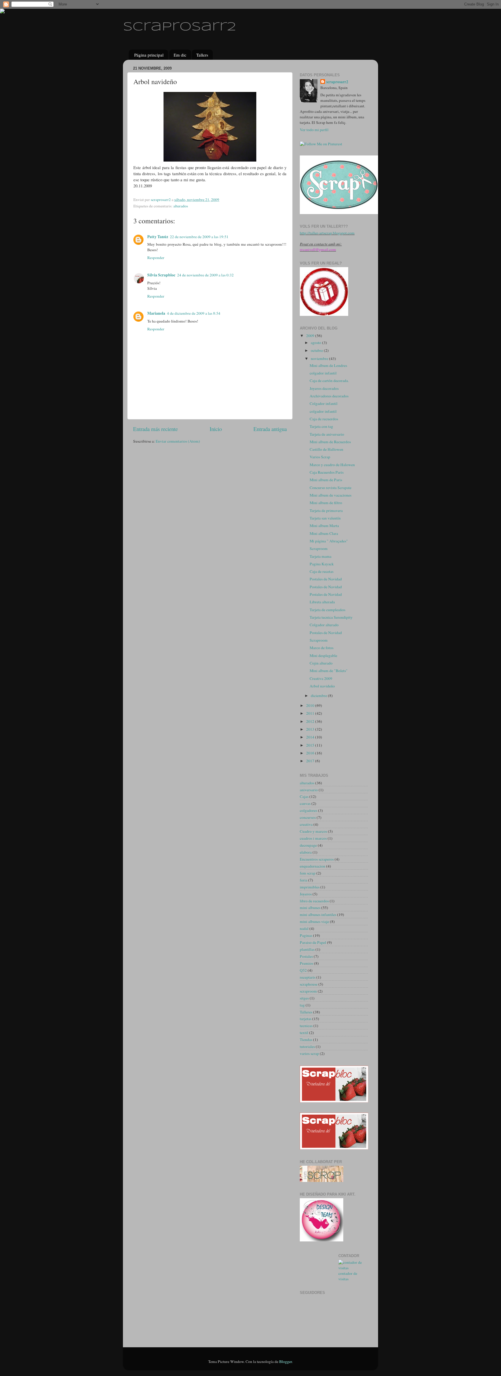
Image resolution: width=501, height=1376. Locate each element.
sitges (304, 998)
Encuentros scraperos (317, 859)
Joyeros (306, 894)
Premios (306, 963)
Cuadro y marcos (313, 831)
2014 (310, 737)
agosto (316, 342)
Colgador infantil (323, 403)
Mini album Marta (324, 525)
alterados (180, 206)
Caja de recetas (321, 571)
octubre (317, 350)
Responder (155, 257)
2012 (310, 721)
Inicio (216, 428)
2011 (310, 713)
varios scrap (309, 1053)
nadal (304, 928)
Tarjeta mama (320, 556)
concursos (308, 817)
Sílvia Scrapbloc (161, 275)
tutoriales (307, 1046)
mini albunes (310, 907)
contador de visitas (347, 1276)
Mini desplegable (323, 655)
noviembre (320, 358)
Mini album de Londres (328, 365)
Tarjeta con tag (321, 426)
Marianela (156, 313)
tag (302, 1005)
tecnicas (306, 1025)
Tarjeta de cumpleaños (327, 609)
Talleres (306, 1012)
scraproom (308, 991)
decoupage (308, 845)
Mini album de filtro (326, 502)
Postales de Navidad (326, 579)
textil (304, 1032)
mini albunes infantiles (318, 914)
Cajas (304, 796)
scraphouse (308, 984)
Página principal (149, 55)
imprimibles (310, 887)
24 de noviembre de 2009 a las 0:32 (205, 275)
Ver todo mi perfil (314, 129)
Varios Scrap (320, 456)
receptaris (307, 977)
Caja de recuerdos (324, 418)
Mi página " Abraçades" (329, 541)
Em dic (180, 55)
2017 (310, 760)
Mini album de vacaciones (330, 495)
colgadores (308, 810)
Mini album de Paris (326, 479)
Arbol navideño (322, 686)
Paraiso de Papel (313, 942)
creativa (306, 824)
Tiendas (306, 1039)
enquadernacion (312, 866)
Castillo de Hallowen (326, 449)
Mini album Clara (324, 533)
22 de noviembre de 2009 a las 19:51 (199, 236)
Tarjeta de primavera (326, 510)
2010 (310, 705)
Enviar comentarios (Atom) (178, 441)
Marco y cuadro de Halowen (332, 464)
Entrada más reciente (155, 428)
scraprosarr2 (179, 27)
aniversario (309, 789)
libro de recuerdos (314, 901)
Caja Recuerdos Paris (327, 472)
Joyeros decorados (324, 388)
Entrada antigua (270, 428)
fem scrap (307, 873)
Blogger (285, 1361)
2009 (310, 335)
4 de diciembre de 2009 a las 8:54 (193, 313)
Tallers (202, 55)
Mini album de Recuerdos (330, 441)
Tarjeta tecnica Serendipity (331, 617)
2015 (310, 745)
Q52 (303, 970)
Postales (306, 956)
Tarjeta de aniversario (327, 434)
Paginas (306, 935)
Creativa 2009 (321, 678)
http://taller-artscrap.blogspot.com (327, 233)
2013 (310, 729)
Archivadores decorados (329, 396)
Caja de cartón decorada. (329, 380)
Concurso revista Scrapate (330, 487)
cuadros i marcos (313, 838)
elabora (306, 852)
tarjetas (305, 1018)
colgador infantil (323, 373)
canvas (305, 803)
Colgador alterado (324, 624)
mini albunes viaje (314, 921)
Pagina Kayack (322, 563)
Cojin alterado (321, 663)
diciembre (319, 695)
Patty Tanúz (157, 237)
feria (303, 880)
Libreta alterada (322, 601)
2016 (310, 753)
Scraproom (319, 548)
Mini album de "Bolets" (329, 670)
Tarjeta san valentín (325, 518)
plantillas (307, 949)
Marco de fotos (321, 647)
